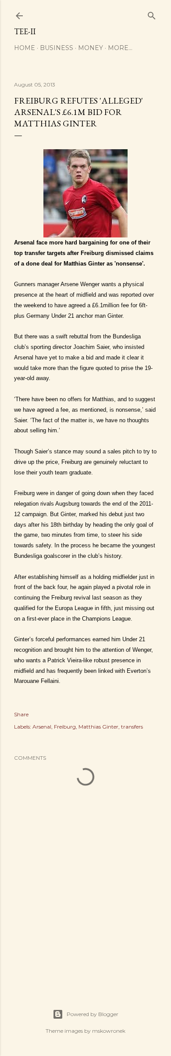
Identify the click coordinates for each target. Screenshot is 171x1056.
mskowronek (108, 1030)
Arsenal (41, 726)
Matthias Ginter (98, 726)
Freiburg (65, 726)
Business (56, 48)
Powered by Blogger (92, 1014)
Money (90, 48)
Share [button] (21, 714)
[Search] (151, 13)
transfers (132, 726)
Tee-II (25, 31)
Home (24, 48)
